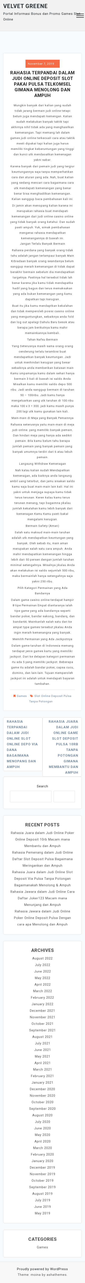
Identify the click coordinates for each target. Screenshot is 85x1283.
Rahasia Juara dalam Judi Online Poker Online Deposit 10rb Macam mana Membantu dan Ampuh (42, 839)
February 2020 (42, 1154)
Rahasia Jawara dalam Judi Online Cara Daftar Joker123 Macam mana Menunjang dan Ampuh (42, 898)
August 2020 (42, 1115)
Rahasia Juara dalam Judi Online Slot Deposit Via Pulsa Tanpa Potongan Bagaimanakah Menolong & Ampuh (42, 878)
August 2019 (42, 1194)
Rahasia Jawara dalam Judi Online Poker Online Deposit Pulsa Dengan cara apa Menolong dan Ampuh (42, 917)
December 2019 (42, 1167)
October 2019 (43, 1181)
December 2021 (42, 1011)
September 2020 (42, 1109)
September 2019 (42, 1187)
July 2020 (42, 1122)
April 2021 (42, 1063)
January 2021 (42, 1083)
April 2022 (42, 984)
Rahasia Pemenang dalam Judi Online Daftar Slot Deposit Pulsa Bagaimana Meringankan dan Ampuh (42, 859)
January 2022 (42, 1004)
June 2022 (42, 971)
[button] (80, 16)
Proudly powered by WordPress (42, 1269)
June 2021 (42, 1050)
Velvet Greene (25, 6)
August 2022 (42, 958)
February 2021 (42, 1076)
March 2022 (42, 991)
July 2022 (42, 965)
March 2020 (42, 1148)
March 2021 (42, 1069)
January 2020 (42, 1161)
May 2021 (42, 1056)
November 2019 (42, 1174)
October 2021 (43, 1024)
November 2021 (42, 1017)
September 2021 (42, 1030)
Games (22, 696)
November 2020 (42, 1096)
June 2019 (42, 1207)
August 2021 (42, 1037)
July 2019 (42, 1200)
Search (42, 786)
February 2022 (42, 998)
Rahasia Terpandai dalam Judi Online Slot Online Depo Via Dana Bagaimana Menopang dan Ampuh (22, 744)
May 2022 (42, 978)
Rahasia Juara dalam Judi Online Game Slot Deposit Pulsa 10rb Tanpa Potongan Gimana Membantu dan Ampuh (63, 747)
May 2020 (42, 1135)
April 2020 (42, 1141)
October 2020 (43, 1102)
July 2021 (42, 1043)
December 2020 (42, 1089)
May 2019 (42, 1213)
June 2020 (42, 1128)
